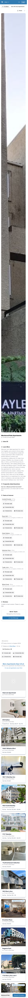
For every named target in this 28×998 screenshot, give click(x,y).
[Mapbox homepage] (5, 641)
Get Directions (6, 649)
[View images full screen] (13, 222)
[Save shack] (24, 10)
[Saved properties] (19, 2)
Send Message (14, 618)
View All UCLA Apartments (17, 6)
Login (23, 2)
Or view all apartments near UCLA (13, 668)
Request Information (19, 995)
